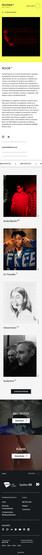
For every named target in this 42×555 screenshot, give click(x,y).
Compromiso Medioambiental (8, 513)
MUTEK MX (26, 502)
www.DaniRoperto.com (9, 147)
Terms (9, 545)
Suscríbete (6, 525)
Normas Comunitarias (7, 506)
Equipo (25, 505)
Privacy (4, 545)
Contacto (26, 509)
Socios (4, 473)
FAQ (4, 502)
